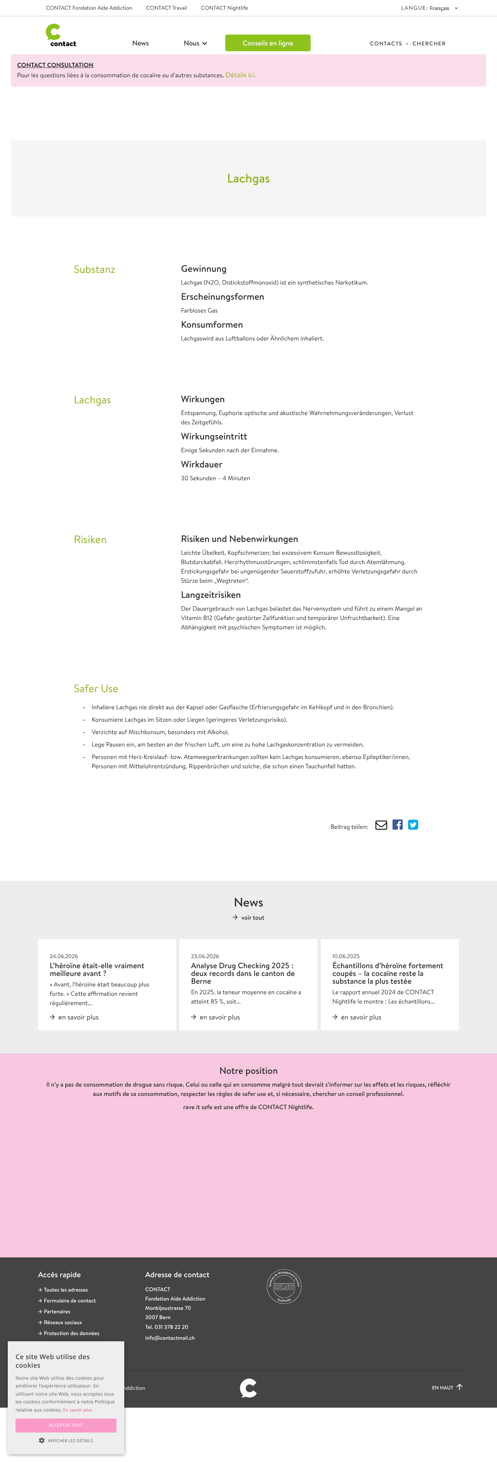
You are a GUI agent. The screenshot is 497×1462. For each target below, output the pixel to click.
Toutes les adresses (66, 1290)
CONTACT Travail (166, 8)
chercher (429, 43)
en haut (443, 1388)
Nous (192, 43)
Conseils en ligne (268, 43)
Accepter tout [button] (66, 1425)
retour (73, 118)
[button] (66, 1440)
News (140, 43)
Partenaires (57, 1311)
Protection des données (71, 1333)
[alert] (66, 1397)
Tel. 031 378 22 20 (166, 1327)
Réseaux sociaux (63, 1322)
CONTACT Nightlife (224, 8)
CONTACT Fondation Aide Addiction (89, 8)
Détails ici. (241, 75)
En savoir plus (77, 1410)
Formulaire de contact (70, 1300)
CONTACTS (386, 43)
